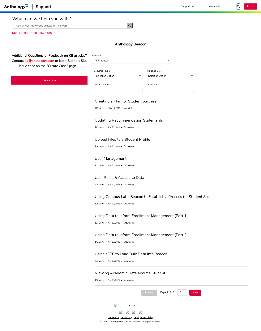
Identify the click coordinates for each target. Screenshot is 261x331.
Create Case (49, 80)
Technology (126, 317)
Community (214, 6)
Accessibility (146, 317)
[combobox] (69, 25)
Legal (136, 317)
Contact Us (113, 317)
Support (185, 6)
